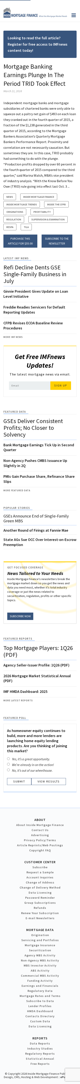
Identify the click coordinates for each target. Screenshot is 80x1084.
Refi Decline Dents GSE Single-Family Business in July (34, 274)
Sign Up (60, 385)
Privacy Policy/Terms (40, 840)
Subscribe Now (20, 616)
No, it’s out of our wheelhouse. (32, 770)
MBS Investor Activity (40, 965)
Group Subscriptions (40, 903)
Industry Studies (40, 1048)
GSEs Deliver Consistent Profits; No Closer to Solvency (33, 427)
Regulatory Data (40, 991)
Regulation (13, 219)
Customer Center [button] (40, 862)
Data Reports (40, 1043)
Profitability (42, 211)
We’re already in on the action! (33, 765)
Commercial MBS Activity (40, 976)
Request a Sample (40, 872)
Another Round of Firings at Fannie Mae (35, 530)
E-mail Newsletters (40, 918)
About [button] (40, 820)
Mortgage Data (40, 930)
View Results (49, 781)
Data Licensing (40, 892)
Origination (40, 935)
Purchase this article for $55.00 (20, 241)
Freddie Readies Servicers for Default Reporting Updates (34, 310)
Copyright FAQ (40, 850)
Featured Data (14, 412)
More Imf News (13, 337)
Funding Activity (40, 981)
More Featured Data (16, 490)
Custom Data (40, 1021)
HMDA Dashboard (40, 1011)
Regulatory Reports (40, 1053)
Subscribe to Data (40, 1001)
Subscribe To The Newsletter (57, 241)
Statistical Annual (40, 1059)
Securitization (40, 950)
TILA (26, 227)
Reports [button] (39, 1038)
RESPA (9, 227)
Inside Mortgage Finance (38, 196)
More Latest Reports (18, 700)
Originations (14, 211)
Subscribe (40, 867)
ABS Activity (40, 970)
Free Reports (40, 1064)
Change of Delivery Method (40, 887)
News (9, 196)
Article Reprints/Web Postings (40, 845)
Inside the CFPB (56, 204)
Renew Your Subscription (40, 913)
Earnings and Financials (40, 986)
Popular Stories (16, 508)
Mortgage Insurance (40, 945)
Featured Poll (14, 718)
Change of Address (40, 882)
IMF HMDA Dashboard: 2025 (25, 691)
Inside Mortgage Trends (21, 204)
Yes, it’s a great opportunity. (31, 759)
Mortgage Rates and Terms (40, 996)
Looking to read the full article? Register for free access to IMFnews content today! (37, 44)
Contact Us (40, 830)
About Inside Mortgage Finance (40, 825)
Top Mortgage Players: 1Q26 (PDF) (38, 651)
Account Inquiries (40, 877)
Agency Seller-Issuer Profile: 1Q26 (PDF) (36, 665)
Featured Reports (17, 638)
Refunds (40, 908)
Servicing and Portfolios (40, 940)
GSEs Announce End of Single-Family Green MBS (36, 518)
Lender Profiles (40, 1006)
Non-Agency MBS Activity (40, 960)
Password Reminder (40, 898)
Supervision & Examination (48, 219)
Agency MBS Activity (40, 955)
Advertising (40, 835)
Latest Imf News (16, 258)
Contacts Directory (40, 1016)
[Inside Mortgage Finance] (35, 16)
